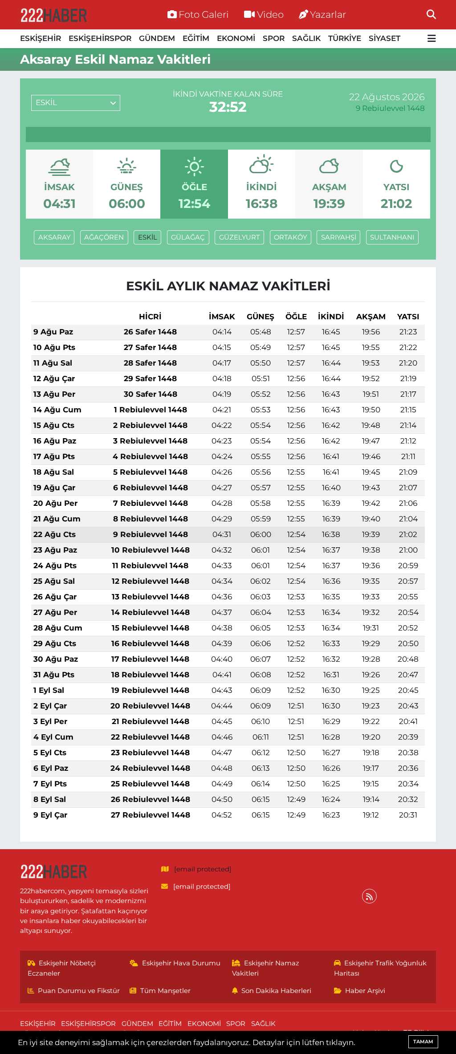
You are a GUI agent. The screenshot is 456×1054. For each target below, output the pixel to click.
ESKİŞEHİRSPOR (100, 38)
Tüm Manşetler (165, 991)
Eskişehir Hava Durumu (181, 963)
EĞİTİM (196, 38)
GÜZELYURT (239, 237)
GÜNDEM (157, 38)
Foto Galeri (204, 14)
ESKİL (147, 237)
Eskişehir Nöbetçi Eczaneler (62, 968)
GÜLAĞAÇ (188, 237)
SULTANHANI (392, 237)
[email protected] (203, 869)
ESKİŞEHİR (40, 38)
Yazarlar (328, 14)
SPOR (274, 38)
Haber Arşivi (365, 991)
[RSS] (369, 896)
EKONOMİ (236, 38)
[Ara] (431, 14)
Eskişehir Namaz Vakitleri (266, 968)
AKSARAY (54, 237)
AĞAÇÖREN (104, 237)
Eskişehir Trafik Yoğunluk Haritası (380, 968)
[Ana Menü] (432, 39)
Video (270, 14)
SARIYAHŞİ (338, 237)
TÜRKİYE (344, 38)
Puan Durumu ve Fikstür (79, 991)
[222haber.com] (53, 14)
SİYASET (384, 38)
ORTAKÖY (290, 237)
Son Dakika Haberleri (276, 991)
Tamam (423, 1041)
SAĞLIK (306, 38)
